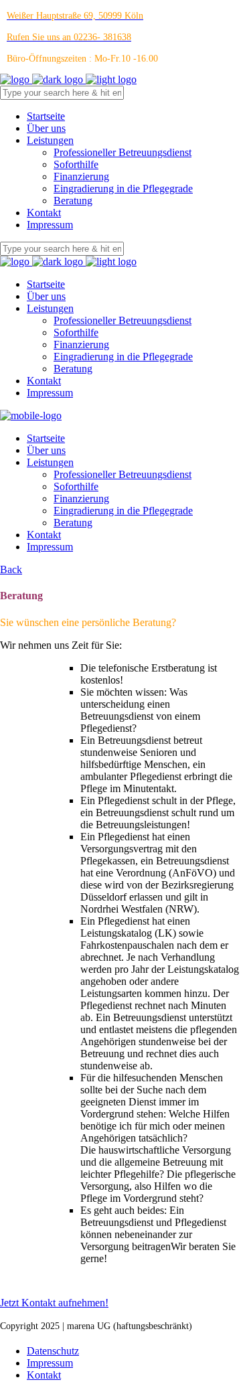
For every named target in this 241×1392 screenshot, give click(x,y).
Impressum (50, 1363)
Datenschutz (53, 1351)
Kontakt (44, 1375)
